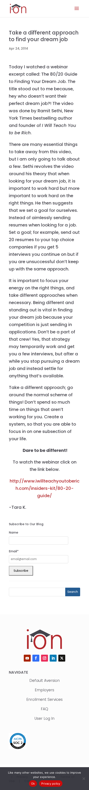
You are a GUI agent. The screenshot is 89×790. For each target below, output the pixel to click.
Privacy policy (50, 783)
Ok (33, 783)
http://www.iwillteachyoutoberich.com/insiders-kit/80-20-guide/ (44, 488)
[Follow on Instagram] (44, 658)
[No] (83, 778)
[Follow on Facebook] (35, 658)
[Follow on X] (61, 658)
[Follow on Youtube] (27, 658)
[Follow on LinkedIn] (53, 658)
